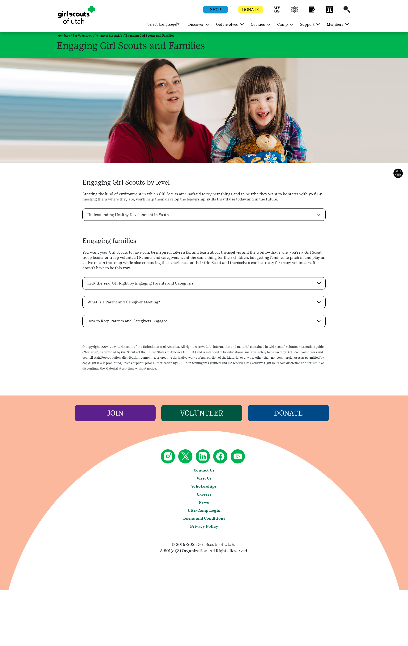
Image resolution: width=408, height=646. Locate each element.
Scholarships (204, 486)
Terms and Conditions (204, 518)
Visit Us (204, 478)
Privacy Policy (204, 526)
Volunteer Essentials (109, 35)
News (204, 502)
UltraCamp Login (204, 510)
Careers (204, 494)
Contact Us (204, 470)
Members (64, 35)
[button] (276, 11)
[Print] (400, 173)
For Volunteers (82, 35)
